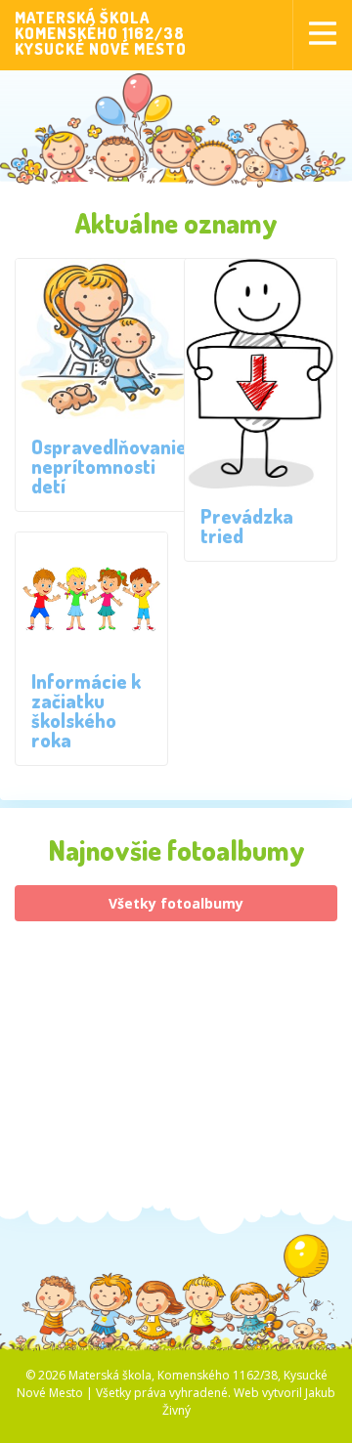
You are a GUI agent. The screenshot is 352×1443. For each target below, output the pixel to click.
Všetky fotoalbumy (176, 903)
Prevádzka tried (246, 525)
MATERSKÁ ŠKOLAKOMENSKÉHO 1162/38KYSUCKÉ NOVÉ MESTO (101, 33)
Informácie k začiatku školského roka (86, 710)
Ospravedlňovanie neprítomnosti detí (109, 466)
